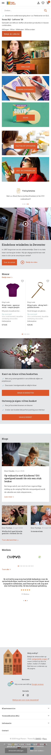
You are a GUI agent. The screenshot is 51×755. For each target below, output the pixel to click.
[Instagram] (28, 695)
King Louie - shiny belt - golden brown (37, 306)
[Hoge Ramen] (13, 3)
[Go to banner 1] (25, 57)
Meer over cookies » (37, 751)
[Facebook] (23, 695)
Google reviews (38, 684)
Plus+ (45, 739)
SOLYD (25, 118)
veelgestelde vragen (39, 659)
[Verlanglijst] (43, 3)
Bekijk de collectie (12, 34)
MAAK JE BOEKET (25, 417)
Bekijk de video (31, 262)
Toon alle (5, 569)
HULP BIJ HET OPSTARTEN (25, 146)
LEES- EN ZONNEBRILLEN (25, 170)
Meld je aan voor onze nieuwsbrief (26, 700)
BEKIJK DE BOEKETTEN (25, 393)
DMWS (38, 739)
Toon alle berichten (9, 540)
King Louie (6, 302)
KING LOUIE (25, 67)
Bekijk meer (6, 277)
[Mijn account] (38, 3)
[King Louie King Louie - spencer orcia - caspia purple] (13, 290)
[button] (28, 204)
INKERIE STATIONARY (26, 89)
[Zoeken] (45, 10)
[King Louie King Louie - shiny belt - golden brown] (38, 290)
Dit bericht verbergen (16, 751)
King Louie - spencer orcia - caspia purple (11, 306)
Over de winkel (9, 262)
